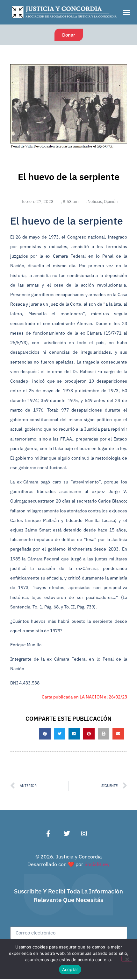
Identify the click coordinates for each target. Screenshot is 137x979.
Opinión (111, 201)
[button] (127, 12)
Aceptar (70, 969)
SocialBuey (97, 864)
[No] (126, 959)
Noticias (95, 201)
